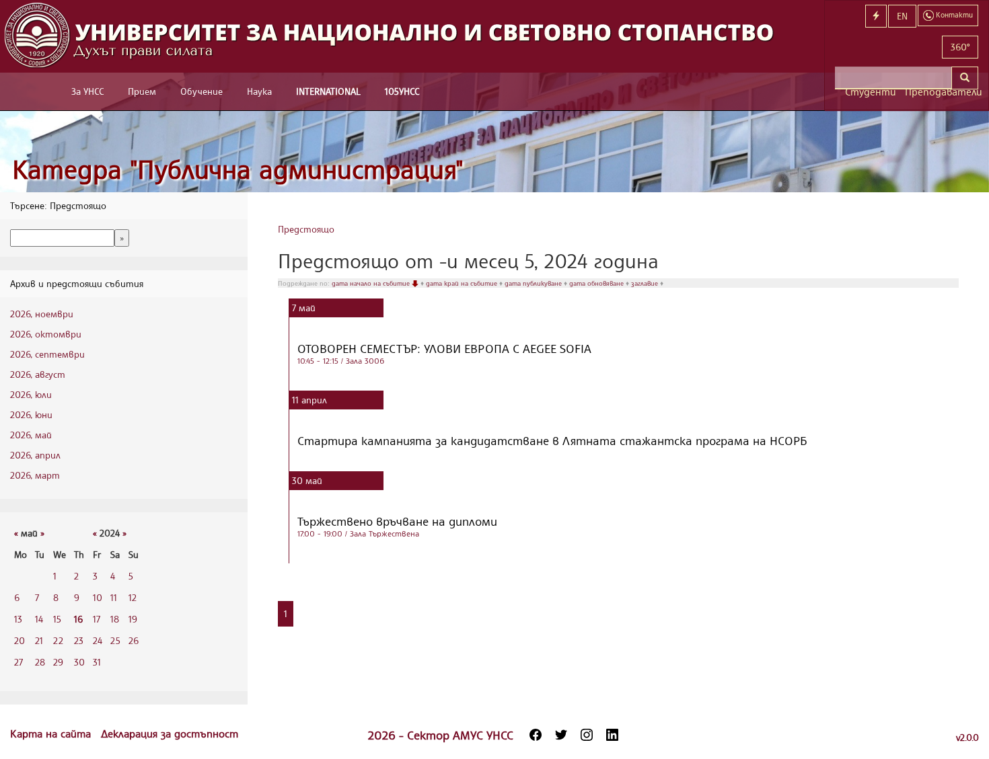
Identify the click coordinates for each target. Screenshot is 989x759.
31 (97, 662)
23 (78, 640)
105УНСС (402, 91)
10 (97, 597)
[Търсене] (964, 78)
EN (902, 16)
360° (960, 46)
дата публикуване (534, 283)
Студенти (870, 91)
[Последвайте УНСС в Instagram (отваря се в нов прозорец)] (586, 735)
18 (114, 619)
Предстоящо (306, 229)
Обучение (201, 91)
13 (18, 619)
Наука (259, 91)
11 (113, 597)
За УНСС (87, 91)
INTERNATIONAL (328, 91)
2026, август (37, 374)
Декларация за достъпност (169, 733)
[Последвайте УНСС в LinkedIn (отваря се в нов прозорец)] (612, 735)
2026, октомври (45, 333)
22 (58, 640)
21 (39, 640)
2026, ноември (41, 313)
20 (19, 640)
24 (97, 640)
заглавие (645, 283)
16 (78, 619)
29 (58, 662)
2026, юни (31, 414)
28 (40, 662)
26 (134, 640)
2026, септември (47, 354)
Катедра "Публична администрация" (238, 169)
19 (133, 619)
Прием (142, 91)
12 (133, 597)
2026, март (35, 475)
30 (79, 662)
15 (57, 619)
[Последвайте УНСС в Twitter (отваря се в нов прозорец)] (561, 735)
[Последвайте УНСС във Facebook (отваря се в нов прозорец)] (535, 735)
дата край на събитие (462, 283)
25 (115, 640)
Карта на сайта (52, 733)
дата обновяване (597, 283)
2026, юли (31, 394)
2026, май (31, 434)
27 (18, 662)
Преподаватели (941, 91)
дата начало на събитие (372, 283)
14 (39, 619)
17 (96, 619)
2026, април (35, 455)
